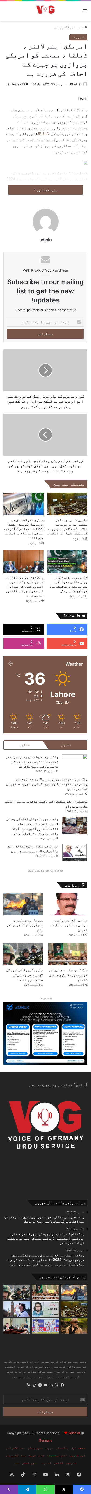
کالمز (58, 1463)
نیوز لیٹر (30, 1463)
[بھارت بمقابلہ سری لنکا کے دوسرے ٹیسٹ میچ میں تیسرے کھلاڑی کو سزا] (45, 1326)
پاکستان (62, 1448)
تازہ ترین (37, 1455)
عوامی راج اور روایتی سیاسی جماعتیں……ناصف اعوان (70, 925)
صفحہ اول (77, 27)
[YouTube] (45, 1385)
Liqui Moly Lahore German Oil (45, 870)
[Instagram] (40, 1385)
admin (77, 84)
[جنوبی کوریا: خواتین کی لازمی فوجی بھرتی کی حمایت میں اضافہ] (23, 954)
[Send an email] (71, 84)
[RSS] (29, 1385)
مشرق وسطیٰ (36, 1448)
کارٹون (71, 1463)
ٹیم (17, 1463)
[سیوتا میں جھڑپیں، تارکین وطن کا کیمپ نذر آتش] (23, 904)
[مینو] (85, 12)
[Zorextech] (46, 1033)
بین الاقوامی (15, 1448)
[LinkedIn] (51, 1385)
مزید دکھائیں (47, 190)
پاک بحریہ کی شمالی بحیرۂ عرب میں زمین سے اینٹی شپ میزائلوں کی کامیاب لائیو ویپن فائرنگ (32, 761)
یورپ (49, 1448)
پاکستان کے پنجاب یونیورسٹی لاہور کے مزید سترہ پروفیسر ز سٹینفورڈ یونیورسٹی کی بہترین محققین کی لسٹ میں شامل (47, 784)
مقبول (66, 745)
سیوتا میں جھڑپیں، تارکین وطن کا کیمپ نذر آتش (25, 925)
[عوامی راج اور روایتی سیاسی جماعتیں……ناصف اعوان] (68, 904)
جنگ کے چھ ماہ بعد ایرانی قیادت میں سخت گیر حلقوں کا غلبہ (68, 975)
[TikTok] (34, 1385)
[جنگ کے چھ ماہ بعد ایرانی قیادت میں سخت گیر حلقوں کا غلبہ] (68, 954)
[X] (57, 1385)
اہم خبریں (78, 1455)
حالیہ (24, 745)
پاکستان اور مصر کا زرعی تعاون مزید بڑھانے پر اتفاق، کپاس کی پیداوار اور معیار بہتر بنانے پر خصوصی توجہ (24, 586)
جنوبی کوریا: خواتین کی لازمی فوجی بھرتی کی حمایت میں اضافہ (24, 975)
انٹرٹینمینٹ (57, 1455)
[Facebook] (62, 1385)
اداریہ (46, 1463)
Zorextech (45, 998)
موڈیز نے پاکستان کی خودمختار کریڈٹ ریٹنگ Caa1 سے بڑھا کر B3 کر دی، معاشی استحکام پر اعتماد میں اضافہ (24, 529)
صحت (23, 1455)
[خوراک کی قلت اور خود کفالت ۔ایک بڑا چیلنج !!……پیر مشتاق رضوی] (75, 852)
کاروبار (60, 27)
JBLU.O (43, 134)
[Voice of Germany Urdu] (45, 11)
